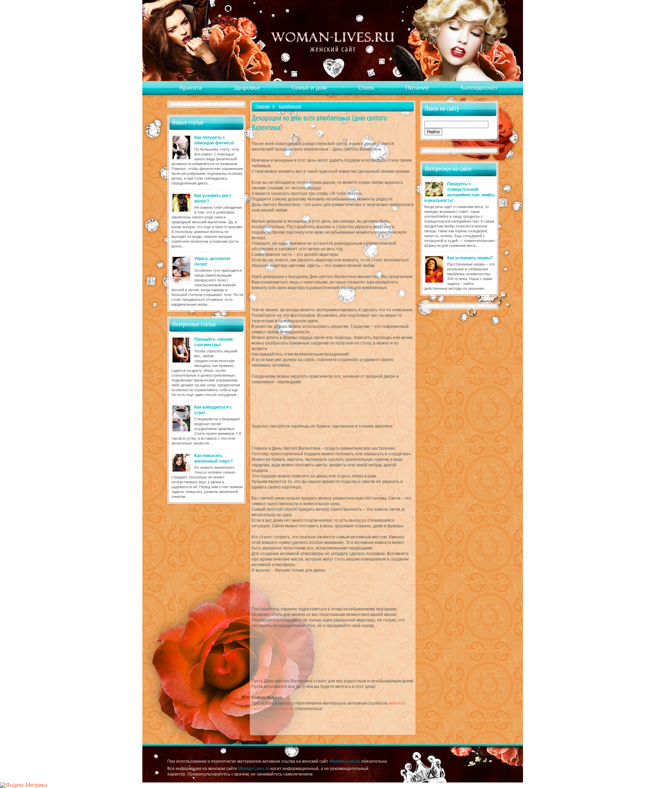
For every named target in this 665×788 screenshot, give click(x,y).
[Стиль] (366, 87)
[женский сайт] (333, 41)
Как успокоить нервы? (470, 258)
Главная (263, 106)
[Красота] (191, 87)
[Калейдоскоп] (479, 87)
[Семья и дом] (309, 87)
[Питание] (417, 87)
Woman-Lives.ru (344, 761)
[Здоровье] (247, 87)
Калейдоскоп (290, 106)
